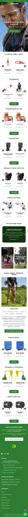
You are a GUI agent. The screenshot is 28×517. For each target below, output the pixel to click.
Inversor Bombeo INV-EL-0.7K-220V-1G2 (20, 353)
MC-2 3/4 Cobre (7, 124)
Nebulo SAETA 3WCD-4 (8, 95)
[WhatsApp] (25, 514)
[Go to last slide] (3, 1)
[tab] (12, 270)
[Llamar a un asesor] (25, 510)
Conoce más (13, 240)
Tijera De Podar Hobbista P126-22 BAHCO (8, 70)
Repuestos (4, 497)
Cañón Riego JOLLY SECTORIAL (8, 213)
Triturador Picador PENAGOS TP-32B (8, 383)
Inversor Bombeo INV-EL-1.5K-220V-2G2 (8, 353)
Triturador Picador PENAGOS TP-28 (20, 383)
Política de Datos (5, 505)
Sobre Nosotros (5, 502)
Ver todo (14, 103)
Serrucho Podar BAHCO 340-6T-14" (20, 70)
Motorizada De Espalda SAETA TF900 (20, 95)
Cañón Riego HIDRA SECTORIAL (20, 213)
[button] (2, 3)
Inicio (2, 491)
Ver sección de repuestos (14, 331)
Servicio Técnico (5, 500)
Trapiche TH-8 (20, 124)
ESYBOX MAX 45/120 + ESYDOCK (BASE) (20, 154)
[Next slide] (25, 1)
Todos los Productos (6, 494)
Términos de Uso (5, 508)
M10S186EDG (8, 183)
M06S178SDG (20, 183)
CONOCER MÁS (14, 31)
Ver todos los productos (14, 439)
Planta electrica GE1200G (8, 412)
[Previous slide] (3, 66)
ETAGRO (8, 514)
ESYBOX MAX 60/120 (8, 153)
